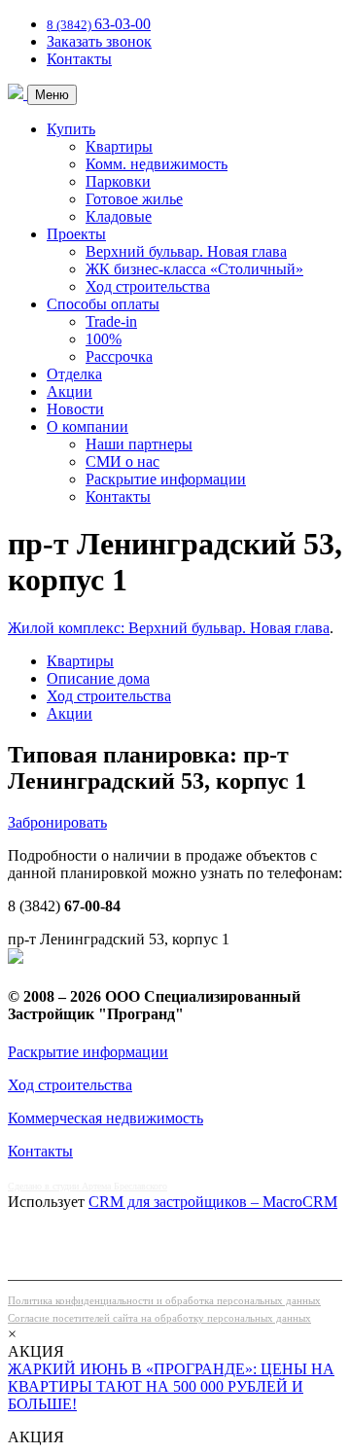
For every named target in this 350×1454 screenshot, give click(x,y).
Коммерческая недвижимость (105, 1118)
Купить (71, 129)
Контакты (79, 59)
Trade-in (111, 321)
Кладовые (119, 216)
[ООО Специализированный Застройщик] (17, 94)
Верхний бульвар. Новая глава (186, 251)
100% (104, 339)
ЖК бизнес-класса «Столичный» (194, 269)
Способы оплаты (103, 304)
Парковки (118, 181)
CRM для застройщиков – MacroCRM (212, 1201)
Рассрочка (119, 356)
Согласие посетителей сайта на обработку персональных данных (159, 1318)
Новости (75, 409)
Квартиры (119, 146)
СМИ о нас (122, 461)
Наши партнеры (139, 444)
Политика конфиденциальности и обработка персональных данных (164, 1300)
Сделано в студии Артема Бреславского (87, 1186)
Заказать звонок (99, 41)
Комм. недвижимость (157, 164)
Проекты (76, 234)
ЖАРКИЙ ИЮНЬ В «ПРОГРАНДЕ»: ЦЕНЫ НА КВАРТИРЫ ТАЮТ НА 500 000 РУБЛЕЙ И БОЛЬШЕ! (171, 1386)
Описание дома (98, 678)
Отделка (74, 374)
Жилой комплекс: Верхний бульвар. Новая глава (169, 628)
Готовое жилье (134, 199)
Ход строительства (148, 286)
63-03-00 (99, 24)
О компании (87, 426)
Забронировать (57, 822)
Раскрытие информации (166, 479)
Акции (69, 391)
